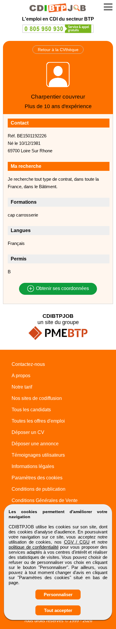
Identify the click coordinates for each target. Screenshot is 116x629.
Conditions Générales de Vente (45, 500)
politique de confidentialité (34, 547)
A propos (21, 375)
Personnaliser (58, 594)
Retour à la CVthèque (58, 49)
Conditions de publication (38, 489)
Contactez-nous (28, 364)
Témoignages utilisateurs (38, 455)
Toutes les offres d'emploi (38, 421)
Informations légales (33, 466)
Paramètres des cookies (37, 477)
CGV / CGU (77, 541)
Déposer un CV (28, 432)
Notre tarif (22, 386)
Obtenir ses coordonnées (62, 288)
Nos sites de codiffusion (37, 398)
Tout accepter (58, 610)
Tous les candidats (31, 409)
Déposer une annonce (35, 443)
